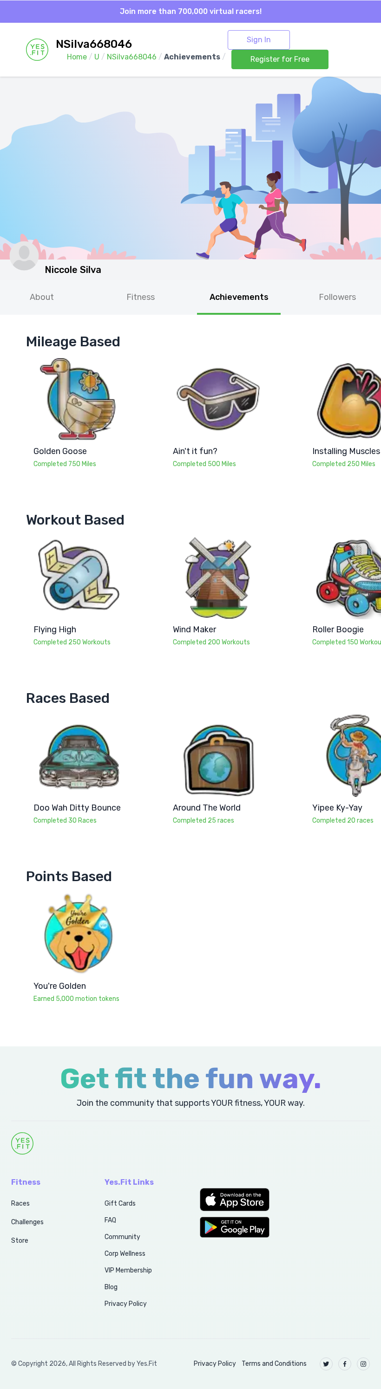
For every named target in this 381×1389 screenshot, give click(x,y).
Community (122, 1237)
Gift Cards (120, 1203)
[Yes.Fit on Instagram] (363, 1363)
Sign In (259, 39)
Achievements (239, 297)
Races (20, 1203)
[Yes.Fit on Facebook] (344, 1363)
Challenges (27, 1222)
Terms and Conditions (274, 1364)
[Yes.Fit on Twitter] (326, 1363)
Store (19, 1241)
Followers (337, 297)
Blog (111, 1287)
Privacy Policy (126, 1304)
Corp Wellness (125, 1254)
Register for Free (279, 59)
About (42, 297)
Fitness (140, 297)
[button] (238, 1199)
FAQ (110, 1220)
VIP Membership (128, 1270)
